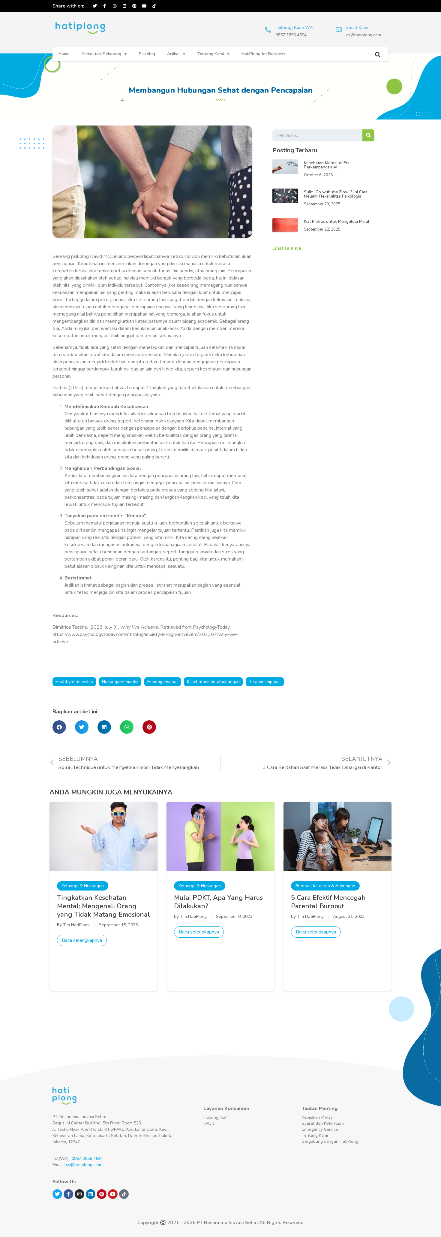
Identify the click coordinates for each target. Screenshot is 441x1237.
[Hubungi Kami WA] (268, 30)
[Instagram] (114, 6)
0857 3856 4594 (87, 1158)
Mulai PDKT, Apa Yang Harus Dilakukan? (218, 902)
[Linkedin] (124, 6)
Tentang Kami (210, 54)
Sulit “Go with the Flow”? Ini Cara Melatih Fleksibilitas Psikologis (336, 194)
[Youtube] (144, 6)
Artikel (173, 54)
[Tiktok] (154, 6)
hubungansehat (162, 682)
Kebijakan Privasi (318, 1117)
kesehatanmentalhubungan (213, 682)
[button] (377, 54)
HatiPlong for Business (263, 54)
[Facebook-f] (104, 6)
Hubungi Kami (216, 1117)
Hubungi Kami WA (294, 27)
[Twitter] (95, 6)
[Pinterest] (134, 6)
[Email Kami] (339, 30)
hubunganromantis (120, 682)
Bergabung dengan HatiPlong (330, 1141)
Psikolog (147, 54)
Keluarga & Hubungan (83, 886)
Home (64, 54)
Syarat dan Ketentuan (323, 1123)
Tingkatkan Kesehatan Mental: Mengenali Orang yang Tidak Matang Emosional (103, 906)
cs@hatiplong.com (83, 1165)
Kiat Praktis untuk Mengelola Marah (337, 221)
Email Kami (357, 27)
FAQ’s (208, 1123)
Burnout (303, 886)
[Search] (368, 135)
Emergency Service (320, 1129)
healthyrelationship (74, 682)
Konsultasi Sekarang (101, 54)
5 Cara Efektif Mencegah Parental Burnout (328, 902)
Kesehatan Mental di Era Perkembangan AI (327, 165)
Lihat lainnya (286, 248)
